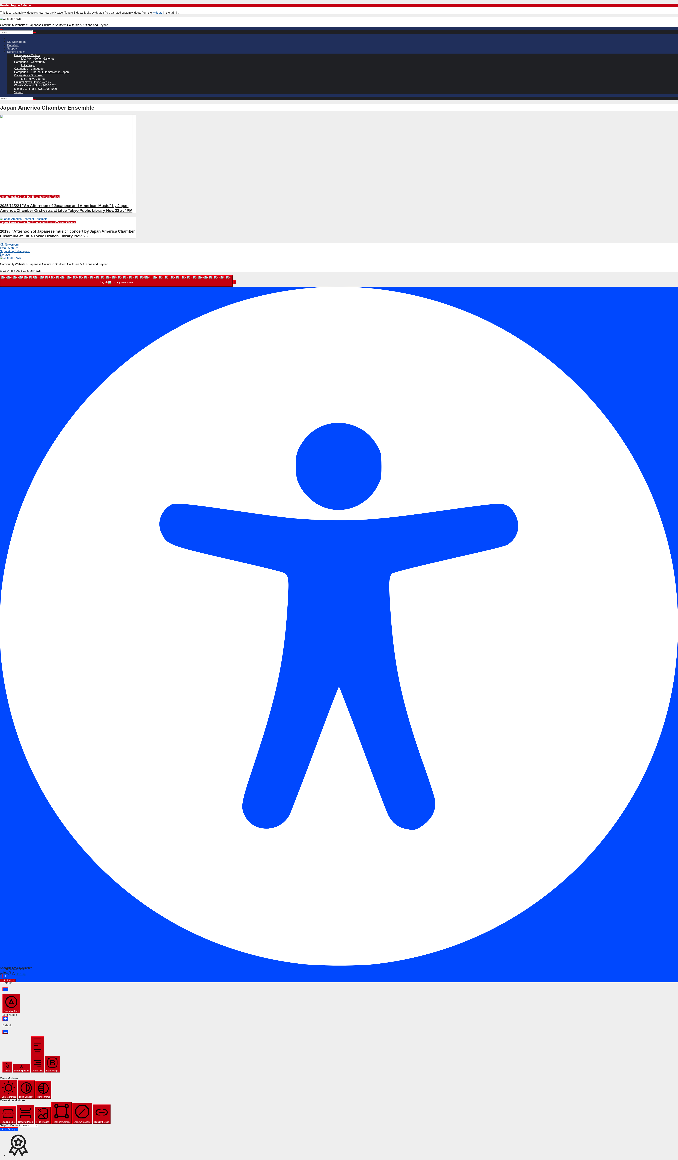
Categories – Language (29, 68)
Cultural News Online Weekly (32, 82)
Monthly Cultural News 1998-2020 (35, 89)
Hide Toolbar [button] (7, 980)
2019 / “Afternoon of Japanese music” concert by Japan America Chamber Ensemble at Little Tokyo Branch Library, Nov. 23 (67, 233)
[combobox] (116, 281)
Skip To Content (10, 1125)
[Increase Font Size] (5, 976)
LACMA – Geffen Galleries (37, 58)
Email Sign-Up (9, 248)
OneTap (21, 974)
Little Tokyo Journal (33, 78)
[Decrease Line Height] (5, 1032)
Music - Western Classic (60, 222)
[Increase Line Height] (5, 1018)
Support (12, 48)
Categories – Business (28, 75)
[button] (234, 282)
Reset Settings (9, 1129)
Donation (13, 45)
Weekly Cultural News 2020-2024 (35, 85)
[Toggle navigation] (1, 29)
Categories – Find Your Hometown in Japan (41, 72)
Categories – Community (29, 62)
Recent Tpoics (16, 52)
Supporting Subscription (15, 251)
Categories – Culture (27, 55)
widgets (158, 12)
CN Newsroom (16, 41)
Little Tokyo (28, 65)
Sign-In (18, 92)
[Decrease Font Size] (5, 989)
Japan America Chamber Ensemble (22, 196)
